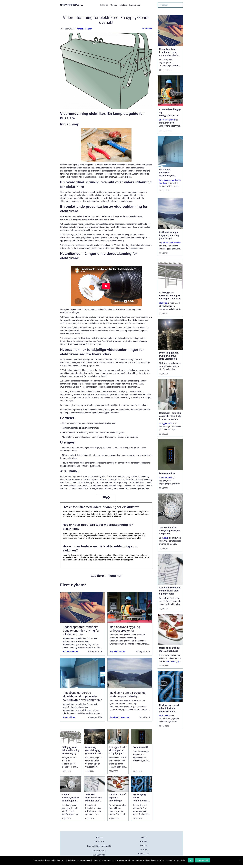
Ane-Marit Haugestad (119, 717)
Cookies (123, 5)
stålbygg (163, 303)
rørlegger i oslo (165, 423)
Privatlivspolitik (202, 860)
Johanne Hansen (84, 29)
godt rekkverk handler (170, 243)
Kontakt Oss (134, 5)
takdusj (165, 538)
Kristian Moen (69, 717)
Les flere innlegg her (106, 575)
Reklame (104, 5)
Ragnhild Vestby (117, 651)
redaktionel (147, 28)
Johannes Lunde (70, 651)
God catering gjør (173, 661)
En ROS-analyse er (167, 120)
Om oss (113, 5)
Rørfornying (164, 715)
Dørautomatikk (165, 477)
